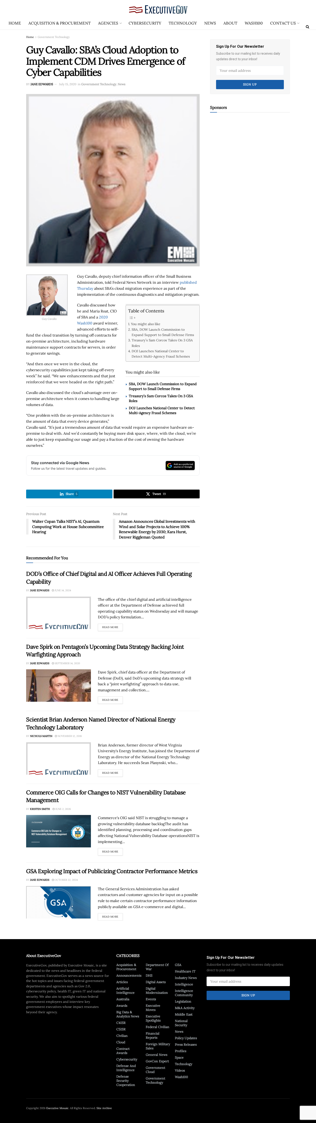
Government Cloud (155, 1070)
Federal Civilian (157, 1027)
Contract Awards (123, 1051)
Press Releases (186, 1044)
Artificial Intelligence (125, 990)
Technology (183, 23)
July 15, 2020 (67, 84)
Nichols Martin (41, 736)
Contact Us (283, 23)
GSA (178, 965)
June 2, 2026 (63, 809)
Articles (122, 982)
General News (156, 1055)
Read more (112, 626)
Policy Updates (186, 1038)
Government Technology (54, 37)
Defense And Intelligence (126, 1068)
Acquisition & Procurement (59, 23)
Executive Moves (153, 1007)
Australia (122, 999)
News (210, 23)
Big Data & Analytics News (127, 1014)
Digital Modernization (157, 990)
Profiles (180, 1051)
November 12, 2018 (69, 736)
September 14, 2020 (67, 663)
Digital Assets (156, 982)
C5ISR (121, 1029)
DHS (149, 975)
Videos (180, 1070)
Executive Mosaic (57, 1108)
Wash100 (254, 23)
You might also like (145, 324)
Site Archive (104, 1108)
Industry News (186, 978)
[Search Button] (307, 26)
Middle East (183, 1014)
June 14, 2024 (62, 590)
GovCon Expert (157, 1061)
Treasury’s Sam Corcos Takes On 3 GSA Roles (162, 343)
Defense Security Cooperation (125, 1080)
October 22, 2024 (66, 879)
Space (179, 1057)
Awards (121, 1005)
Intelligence (184, 984)
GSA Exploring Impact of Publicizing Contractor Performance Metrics (111, 871)
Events (151, 999)
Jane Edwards (42, 84)
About (230, 23)
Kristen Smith (40, 809)
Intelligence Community (184, 993)
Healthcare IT (185, 971)
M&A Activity (185, 1008)
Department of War (157, 967)
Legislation (183, 1001)
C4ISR (121, 1023)
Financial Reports (152, 1035)
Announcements (128, 975)
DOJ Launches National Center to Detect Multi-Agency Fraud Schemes (161, 354)
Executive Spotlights (153, 1018)
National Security (181, 1023)
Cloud (120, 1042)
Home (15, 23)
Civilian (122, 1036)
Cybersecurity (145, 23)
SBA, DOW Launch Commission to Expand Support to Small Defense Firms (163, 332)
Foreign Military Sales (158, 1046)
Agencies (108, 23)
